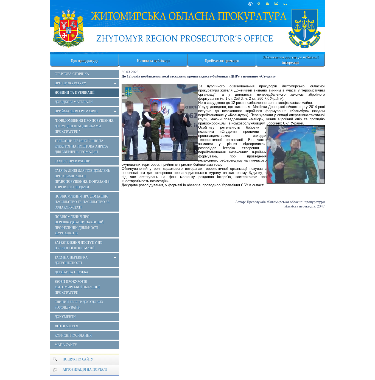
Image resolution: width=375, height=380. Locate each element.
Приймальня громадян (222, 61)
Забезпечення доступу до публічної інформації (290, 60)
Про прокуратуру (84, 61)
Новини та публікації (153, 61)
